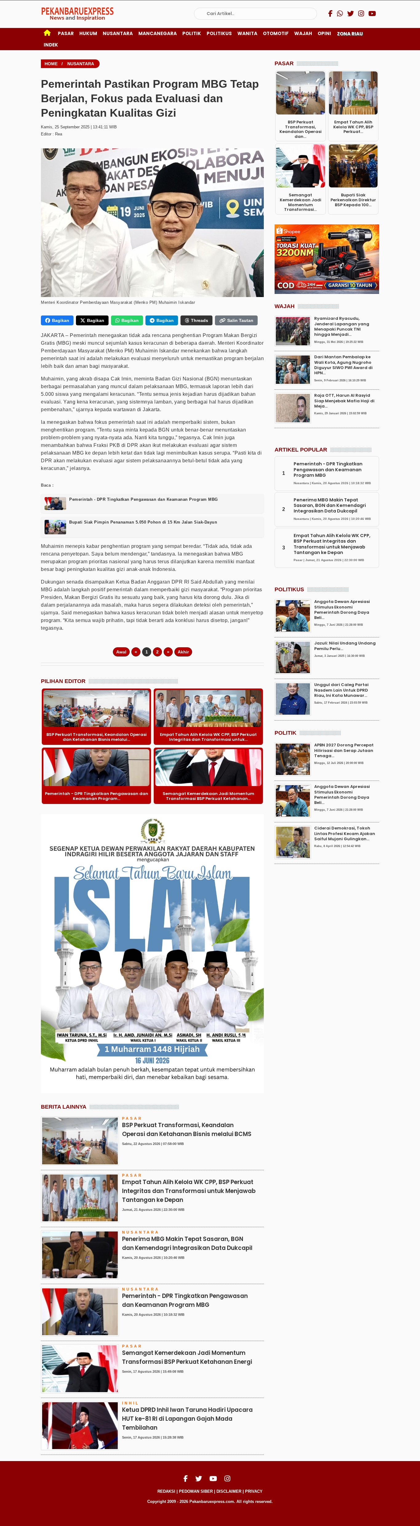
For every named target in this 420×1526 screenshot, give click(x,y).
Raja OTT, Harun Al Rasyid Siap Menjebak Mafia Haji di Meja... (344, 401)
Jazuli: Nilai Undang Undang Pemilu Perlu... (345, 645)
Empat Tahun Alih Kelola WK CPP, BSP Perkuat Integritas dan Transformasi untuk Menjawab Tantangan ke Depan (189, 1191)
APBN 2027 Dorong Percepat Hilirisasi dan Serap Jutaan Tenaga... (344, 750)
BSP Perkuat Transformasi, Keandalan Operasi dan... (300, 129)
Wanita (247, 33)
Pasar (66, 33)
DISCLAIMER (228, 1491)
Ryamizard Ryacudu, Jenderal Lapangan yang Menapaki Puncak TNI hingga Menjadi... (341, 327)
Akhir (183, 651)
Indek (51, 45)
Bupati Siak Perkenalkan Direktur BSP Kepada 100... (353, 199)
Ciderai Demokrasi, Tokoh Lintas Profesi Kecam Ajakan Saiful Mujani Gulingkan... (344, 833)
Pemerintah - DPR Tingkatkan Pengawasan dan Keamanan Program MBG (328, 470)
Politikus (219, 33)
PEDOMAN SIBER (196, 1491)
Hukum (88, 33)
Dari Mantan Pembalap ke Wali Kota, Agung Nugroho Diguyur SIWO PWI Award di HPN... (343, 365)
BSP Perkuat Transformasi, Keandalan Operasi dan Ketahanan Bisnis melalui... (96, 737)
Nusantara (118, 33)
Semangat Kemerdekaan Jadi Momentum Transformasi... (300, 202)
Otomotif (276, 33)
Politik (191, 33)
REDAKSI (166, 1491)
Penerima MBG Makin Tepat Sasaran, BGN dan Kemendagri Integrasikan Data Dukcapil (330, 505)
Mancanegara (157, 33)
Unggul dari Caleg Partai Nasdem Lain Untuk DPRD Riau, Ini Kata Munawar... (341, 690)
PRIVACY (254, 1491)
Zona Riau (350, 33)
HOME (51, 63)
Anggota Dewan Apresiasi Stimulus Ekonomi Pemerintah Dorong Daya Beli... (342, 609)
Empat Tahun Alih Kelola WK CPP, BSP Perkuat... (353, 127)
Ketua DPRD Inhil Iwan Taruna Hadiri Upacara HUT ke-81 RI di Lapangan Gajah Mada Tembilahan (187, 1419)
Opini (324, 33)
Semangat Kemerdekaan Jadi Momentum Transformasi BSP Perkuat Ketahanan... (208, 796)
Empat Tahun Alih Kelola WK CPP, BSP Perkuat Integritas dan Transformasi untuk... (208, 737)
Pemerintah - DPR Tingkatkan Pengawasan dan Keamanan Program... (96, 796)
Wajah (303, 33)
